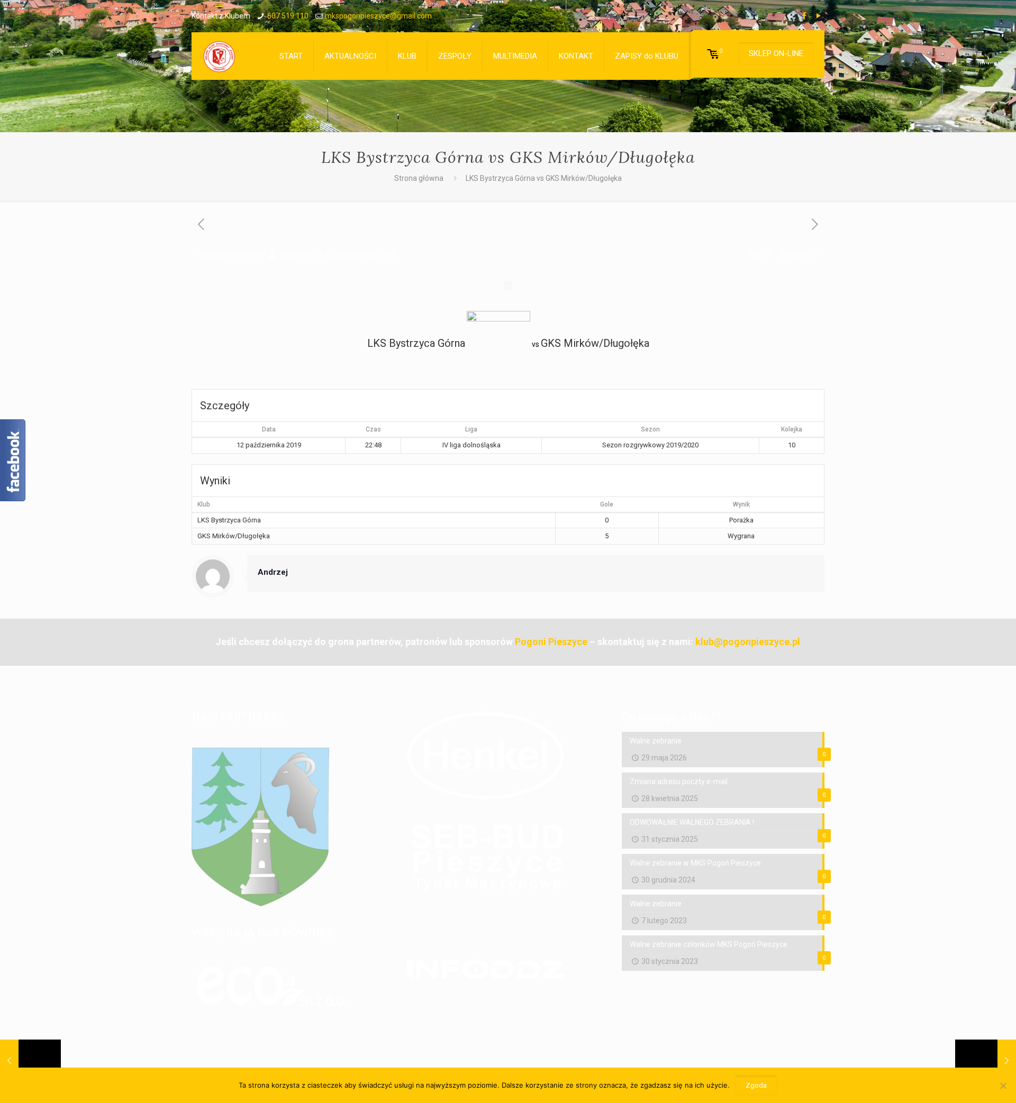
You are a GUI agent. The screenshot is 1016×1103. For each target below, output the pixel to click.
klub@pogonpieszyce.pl (747, 641)
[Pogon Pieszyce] (218, 56)
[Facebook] (804, 16)
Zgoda (756, 1085)
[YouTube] (818, 16)
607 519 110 (288, 16)
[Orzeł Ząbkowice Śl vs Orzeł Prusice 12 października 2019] (985, 1061)
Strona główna (418, 178)
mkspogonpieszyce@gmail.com (378, 16)
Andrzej (292, 255)
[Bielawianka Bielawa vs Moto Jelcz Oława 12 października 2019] (30, 1061)
